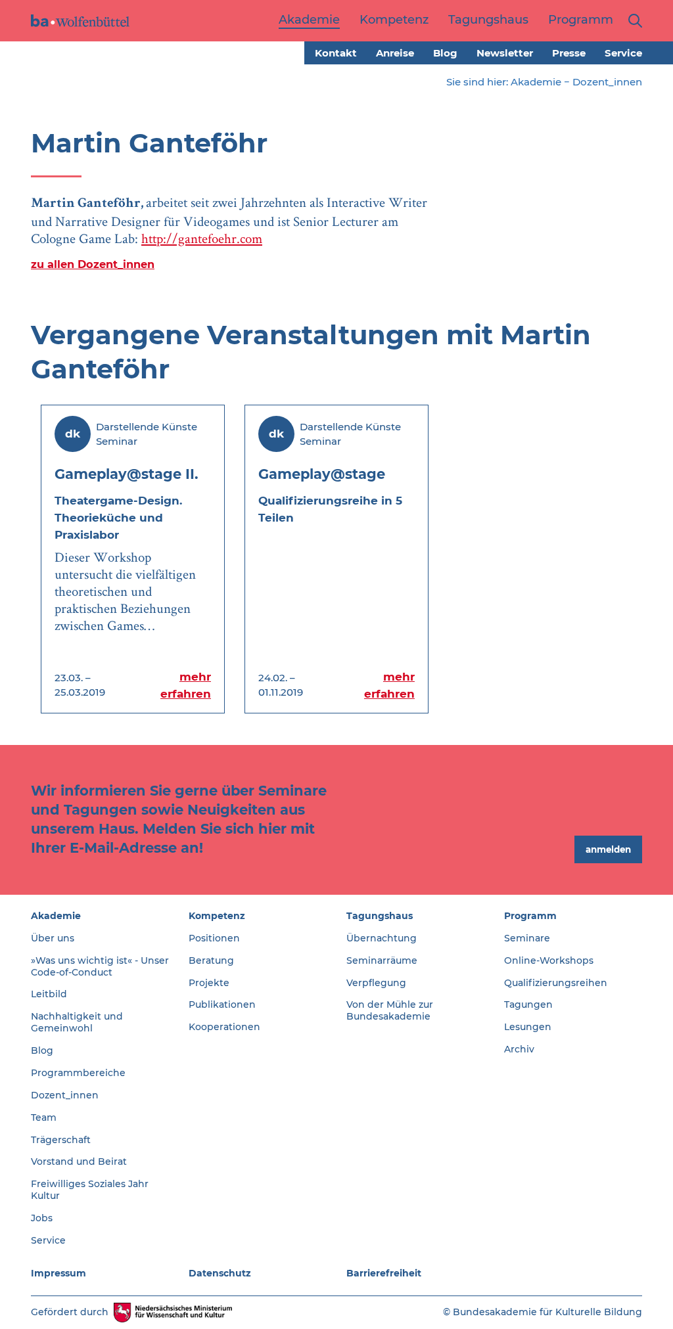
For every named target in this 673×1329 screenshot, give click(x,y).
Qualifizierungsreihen (555, 983)
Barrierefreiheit (383, 1273)
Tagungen (528, 1004)
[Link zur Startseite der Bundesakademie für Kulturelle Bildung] (80, 20)
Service (623, 53)
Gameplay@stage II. (126, 474)
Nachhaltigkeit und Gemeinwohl (77, 1022)
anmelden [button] (608, 849)
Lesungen (527, 1027)
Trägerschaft (61, 1140)
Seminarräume (381, 960)
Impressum (58, 1273)
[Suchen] (632, 20)
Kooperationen (224, 1027)
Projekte (209, 983)
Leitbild (49, 994)
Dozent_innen (607, 82)
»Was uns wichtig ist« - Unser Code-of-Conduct (100, 966)
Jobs (42, 1218)
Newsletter (504, 53)
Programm (530, 916)
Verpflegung (376, 983)
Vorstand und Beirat (79, 1161)
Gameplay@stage (321, 474)
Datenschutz (220, 1273)
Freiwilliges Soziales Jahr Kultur (90, 1190)
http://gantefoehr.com (201, 238)
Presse (569, 53)
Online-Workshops (548, 960)
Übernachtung (381, 938)
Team (44, 1117)
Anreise (395, 53)
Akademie (536, 82)
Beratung (211, 960)
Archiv (519, 1049)
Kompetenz (217, 916)
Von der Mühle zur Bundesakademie (389, 1010)
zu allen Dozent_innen (92, 264)
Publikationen (222, 1004)
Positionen (214, 938)
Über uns (52, 938)
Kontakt (336, 53)
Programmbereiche (78, 1073)
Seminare (527, 938)
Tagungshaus (379, 916)
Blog (445, 53)
